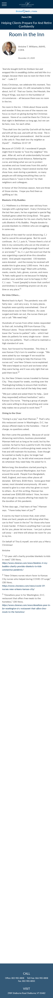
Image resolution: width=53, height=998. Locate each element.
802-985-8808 (17, 978)
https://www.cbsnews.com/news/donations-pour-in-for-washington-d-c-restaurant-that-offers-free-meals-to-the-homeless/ (26, 608)
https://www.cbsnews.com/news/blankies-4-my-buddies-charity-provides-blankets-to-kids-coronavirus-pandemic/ (25, 566)
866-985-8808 (41, 978)
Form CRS (27, 17)
